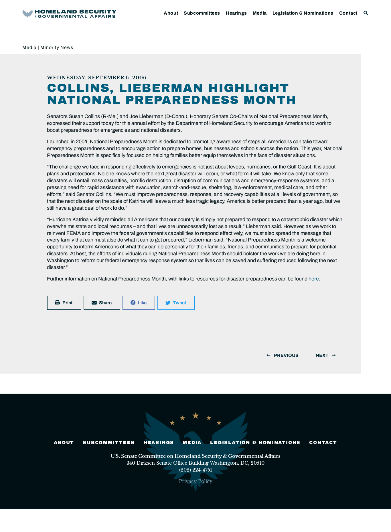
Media (260, 13)
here (314, 279)
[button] (366, 13)
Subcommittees (202, 13)
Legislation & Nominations (302, 13)
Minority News (56, 47)
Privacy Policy (195, 481)
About (171, 13)
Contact (348, 13)
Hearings (236, 13)
